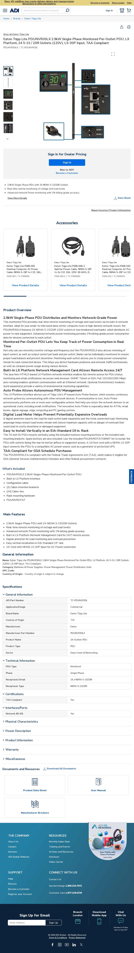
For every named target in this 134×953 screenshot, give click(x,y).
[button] (131, 476)
